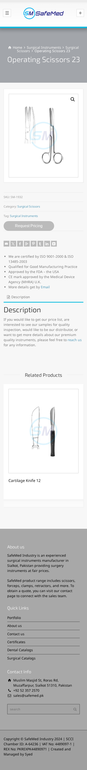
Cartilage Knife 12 (24, 480)
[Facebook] (20, 244)
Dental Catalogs (20, 650)
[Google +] (27, 244)
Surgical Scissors (28, 206)
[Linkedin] (47, 244)
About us (14, 625)
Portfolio (14, 617)
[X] (13, 244)
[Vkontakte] (54, 244)
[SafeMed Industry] (43, 13)
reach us (75, 339)
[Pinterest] (33, 244)
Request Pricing (29, 226)
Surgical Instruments (44, 47)
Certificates (16, 642)
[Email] (6, 244)
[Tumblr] (40, 244)
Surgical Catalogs (21, 658)
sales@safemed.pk (28, 695)
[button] (72, 99)
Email (45, 287)
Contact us (15, 634)
